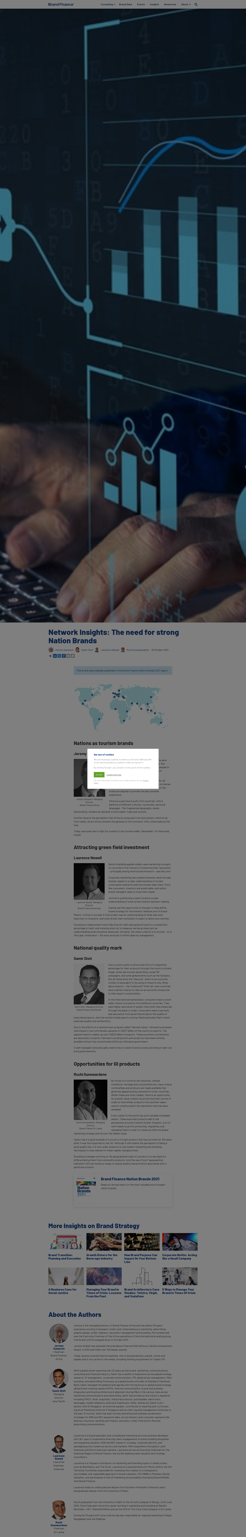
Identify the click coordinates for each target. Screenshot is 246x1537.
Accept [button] (99, 774)
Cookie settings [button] (114, 774)
